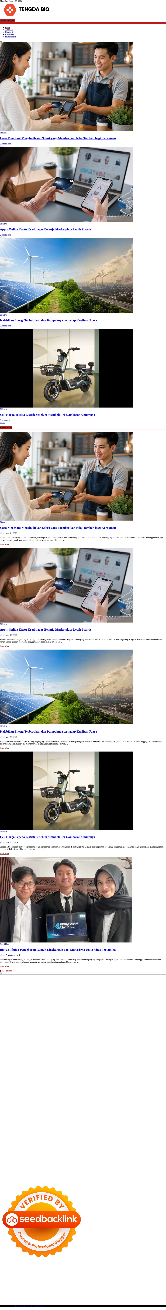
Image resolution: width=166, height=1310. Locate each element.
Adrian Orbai (73, 1278)
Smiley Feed (62, 1278)
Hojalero (63, 1276)
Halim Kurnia (62, 1295)
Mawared (33, 1283)
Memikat (101, 1299)
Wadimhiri (68, 1269)
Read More (4, 544)
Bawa (51, 1297)
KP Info (98, 1274)
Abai (141, 1295)
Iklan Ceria (45, 1271)
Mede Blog (43, 1281)
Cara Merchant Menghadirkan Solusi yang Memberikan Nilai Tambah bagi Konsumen (58, 138)
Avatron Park (140, 1269)
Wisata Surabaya (105, 1288)
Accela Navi (36, 1269)
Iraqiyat (73, 1281)
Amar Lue (4, 1281)
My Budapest (92, 1285)
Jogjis (9, 1274)
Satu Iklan (4, 1295)
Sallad (92, 1276)
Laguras (22, 1278)
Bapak (60, 1299)
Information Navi (82, 1288)
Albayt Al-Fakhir (118, 1269)
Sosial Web (149, 1292)
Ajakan (123, 1297)
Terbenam (58, 1297)
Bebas (65, 1297)
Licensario (75, 1283)
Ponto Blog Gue (125, 1281)
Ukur (33, 1299)
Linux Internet (27, 1288)
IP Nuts (131, 1283)
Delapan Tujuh (34, 1267)
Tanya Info (107, 1302)
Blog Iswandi (13, 1292)
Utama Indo (90, 1274)
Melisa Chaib (118, 1271)
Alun (145, 1295)
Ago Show (131, 1276)
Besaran (84, 1299)
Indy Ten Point (86, 1283)
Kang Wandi (149, 1290)
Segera (124, 1299)
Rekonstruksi (121, 1276)
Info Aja (93, 1295)
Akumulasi (161, 1295)
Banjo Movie (115, 1285)
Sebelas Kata (14, 1295)
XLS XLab (34, 1285)
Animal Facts (17, 1285)
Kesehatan (9, 34)
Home (7, 27)
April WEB (32, 1274)
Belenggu (72, 1297)
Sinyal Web (117, 1292)
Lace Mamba (92, 1267)
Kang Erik (152, 1288)
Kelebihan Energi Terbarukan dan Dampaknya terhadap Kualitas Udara (48, 320)
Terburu (91, 1297)
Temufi (151, 1278)
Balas (35, 1297)
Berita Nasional (106, 1292)
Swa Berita (97, 1271)
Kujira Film (159, 1278)
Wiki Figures (133, 1267)
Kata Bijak (145, 1271)
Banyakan (76, 1299)
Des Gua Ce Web (40, 1288)
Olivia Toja (107, 1271)
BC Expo (136, 1281)
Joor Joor (114, 1281)
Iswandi (102, 1290)
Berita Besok (139, 1292)
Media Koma (128, 1292)
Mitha (152, 1271)
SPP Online (51, 1278)
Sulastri (20, 1276)
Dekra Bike (156, 1281)
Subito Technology (120, 1267)
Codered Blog (54, 1281)
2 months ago (5, 144)
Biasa (79, 1297)
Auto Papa (130, 1269)
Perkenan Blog (47, 1302)
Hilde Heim (59, 1269)
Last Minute (51, 1283)
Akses (142, 1297)
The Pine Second (96, 1278)
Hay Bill (150, 1285)
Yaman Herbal (45, 1285)
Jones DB (94, 1288)
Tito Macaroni (69, 1288)
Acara (123, 1295)
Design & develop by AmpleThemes (30, 1306)
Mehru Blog (88, 1271)
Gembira (108, 1299)
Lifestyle (3, 224)
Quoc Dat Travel (104, 1269)
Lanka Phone (62, 1267)
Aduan (116, 1297)
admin (2, 146)
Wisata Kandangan (38, 1292)
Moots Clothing (152, 1274)
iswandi (66, 1290)
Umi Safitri (73, 1295)
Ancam (3, 1297)
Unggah (15, 1299)
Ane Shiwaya (22, 1281)
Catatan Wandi (138, 1290)
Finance (3, 133)
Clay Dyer (134, 1285)
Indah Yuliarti (83, 1295)
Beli (46, 1297)
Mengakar (136, 1297)
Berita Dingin (35, 1302)
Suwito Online (35, 1290)
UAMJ (26, 1285)
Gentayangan (51, 1299)
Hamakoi (129, 1274)
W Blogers (55, 1271)
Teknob (136, 1288)
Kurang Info (82, 1292)
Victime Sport (121, 1283)
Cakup (110, 1297)
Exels (28, 1278)
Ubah (21, 1299)
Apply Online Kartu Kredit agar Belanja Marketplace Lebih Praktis (45, 229)
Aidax (104, 1274)
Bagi (25, 1297)
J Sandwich (16, 1288)
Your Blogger (160, 1292)
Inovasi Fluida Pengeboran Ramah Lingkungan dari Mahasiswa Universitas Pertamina (58, 949)
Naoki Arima (5, 1288)
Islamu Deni (77, 1271)
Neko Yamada (145, 1267)
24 (7, 971)
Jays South (17, 1274)
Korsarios (41, 1283)
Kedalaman (92, 1299)
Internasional (10, 37)
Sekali (129, 1299)
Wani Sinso (42, 1274)
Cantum (104, 1297)
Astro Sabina (151, 1269)
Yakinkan (117, 1299)
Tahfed (3, 1290)
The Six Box (98, 1283)
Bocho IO (125, 1285)
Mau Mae (161, 1288)
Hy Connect (113, 1274)
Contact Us (9, 32)
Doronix (72, 1267)
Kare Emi (13, 1281)
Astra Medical (110, 1283)
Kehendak (137, 1299)
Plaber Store (5, 1269)
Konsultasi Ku (12, 1302)
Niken (26, 1290)
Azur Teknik (22, 1267)
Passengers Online (89, 1269)
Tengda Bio (133, 1278)
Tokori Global (67, 1285)
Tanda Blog (70, 1302)
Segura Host (122, 1278)
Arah (20, 1297)
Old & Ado (160, 1283)
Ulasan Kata (41, 1299)
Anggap (149, 1297)
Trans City (143, 1288)
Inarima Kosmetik (63, 1283)
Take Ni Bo (25, 1269)
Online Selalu (25, 1295)
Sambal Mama (78, 1274)
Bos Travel (117, 1288)
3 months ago (5, 326)
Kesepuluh (146, 1299)
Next (10, 971)
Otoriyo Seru (139, 1283)
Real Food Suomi (21, 1283)
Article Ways (145, 1281)
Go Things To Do (55, 1288)
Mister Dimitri (109, 1276)
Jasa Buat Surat (139, 1274)
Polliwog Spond (105, 1267)
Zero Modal (15, 1269)
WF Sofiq (99, 1276)
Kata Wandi (126, 1290)
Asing (15, 1297)
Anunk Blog (11, 1267)
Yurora (126, 1271)
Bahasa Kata (129, 1302)
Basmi (30, 1297)
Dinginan (67, 1299)
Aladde (50, 1274)
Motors (3, 1267)
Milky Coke (150, 1283)
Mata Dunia (127, 1288)
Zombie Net (38, 1276)
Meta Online (135, 1271)
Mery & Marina (73, 1276)
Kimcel (54, 1267)
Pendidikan (4, 944)
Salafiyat (37, 1271)
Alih (149, 1295)
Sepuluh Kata (23, 1302)
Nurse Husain (10, 1276)
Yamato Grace (66, 1271)
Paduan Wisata (38, 1295)
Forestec (142, 1285)
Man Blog (19, 1290)
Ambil (154, 1295)
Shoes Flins (90, 1281)
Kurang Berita (93, 1292)
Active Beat (56, 1285)
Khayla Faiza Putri (91, 1290)
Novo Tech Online (51, 1276)
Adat (136, 1295)
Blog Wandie (51, 1292)
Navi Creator (47, 1290)
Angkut (9, 1297)
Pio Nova (81, 1281)
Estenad (121, 1274)
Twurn (8, 1271)
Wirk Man (10, 1290)
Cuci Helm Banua (113, 1290)
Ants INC (77, 1269)
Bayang (41, 1297)
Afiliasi (118, 1295)
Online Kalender (7, 1283)
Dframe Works (48, 1269)
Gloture (43, 1278)
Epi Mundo (16, 1271)
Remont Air (159, 1285)
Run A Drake (104, 1285)
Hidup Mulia (141, 1276)
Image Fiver (45, 1267)
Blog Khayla (24, 1292)
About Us (9, 30)
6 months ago (5, 420)
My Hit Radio (66, 1274)
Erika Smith (84, 1278)
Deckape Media (80, 1285)
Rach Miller (13, 1278)
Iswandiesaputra (76, 1290)
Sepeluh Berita (81, 1302)
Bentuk (85, 1297)
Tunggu (27, 1299)
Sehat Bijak (101, 1295)
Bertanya (110, 1295)
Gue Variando (5, 1285)
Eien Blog (85, 1276)
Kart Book (35, 1278)
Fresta (24, 1274)
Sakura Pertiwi (50, 1295)
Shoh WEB (28, 1276)
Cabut (97, 1297)
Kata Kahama (27, 1271)
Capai (8, 1299)
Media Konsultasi (95, 1302)
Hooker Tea (143, 1278)
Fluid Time (65, 1281)
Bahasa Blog (59, 1302)
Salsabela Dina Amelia (67, 1292)
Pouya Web (33, 1281)
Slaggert (56, 1274)
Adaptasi (130, 1295)
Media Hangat (118, 1302)
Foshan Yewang (157, 1267)
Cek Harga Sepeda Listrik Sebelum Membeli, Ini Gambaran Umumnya (47, 414)
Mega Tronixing (110, 1278)
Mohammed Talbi (102, 1281)
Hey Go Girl (81, 1267)
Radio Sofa (57, 1290)
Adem (128, 1297)
